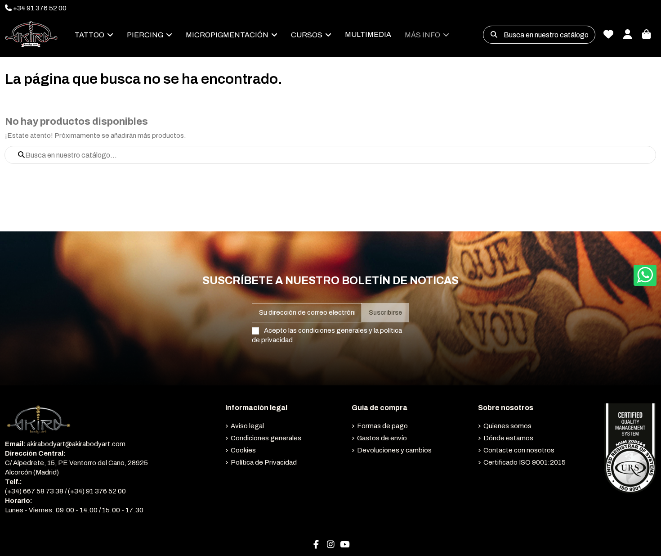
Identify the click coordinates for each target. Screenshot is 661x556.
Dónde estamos (508, 438)
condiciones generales (332, 330)
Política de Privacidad (264, 462)
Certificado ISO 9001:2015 (524, 462)
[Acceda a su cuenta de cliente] (627, 35)
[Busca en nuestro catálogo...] (494, 35)
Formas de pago (382, 425)
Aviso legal (247, 425)
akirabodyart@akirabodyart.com (76, 444)
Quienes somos (507, 425)
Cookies (243, 450)
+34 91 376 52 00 (39, 8)
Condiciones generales (266, 438)
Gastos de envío (382, 438)
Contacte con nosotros (518, 450)
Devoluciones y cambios (394, 450)
